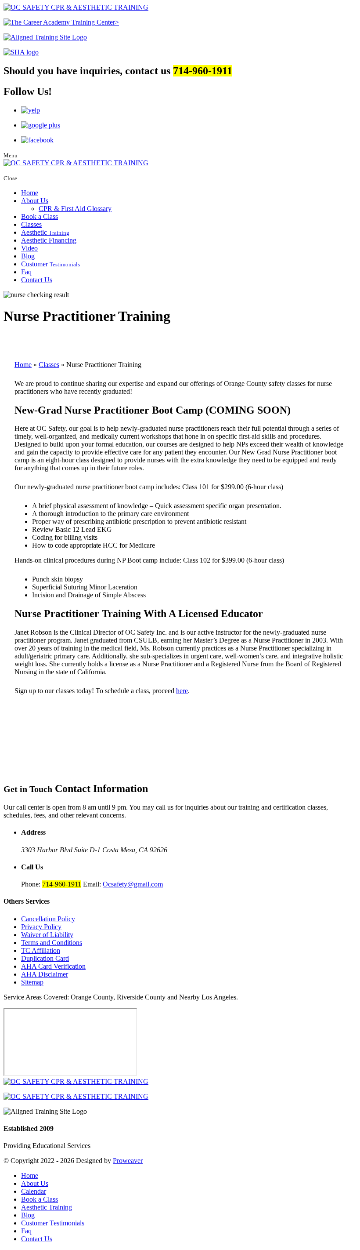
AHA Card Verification (53, 966)
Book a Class (39, 216)
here (182, 690)
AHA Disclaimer (44, 974)
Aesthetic (45, 232)
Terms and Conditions (51, 942)
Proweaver (128, 1160)
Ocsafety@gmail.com (133, 884)
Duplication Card (45, 958)
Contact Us (36, 279)
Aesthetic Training (46, 1207)
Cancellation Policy (48, 919)
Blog (28, 256)
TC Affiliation (40, 950)
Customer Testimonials (52, 1223)
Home (29, 192)
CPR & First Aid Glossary (75, 208)
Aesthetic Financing (48, 240)
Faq (26, 272)
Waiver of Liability (47, 934)
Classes (31, 224)
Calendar (33, 1191)
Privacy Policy (41, 926)
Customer (50, 264)
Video (29, 248)
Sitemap (32, 982)
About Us (34, 200)
